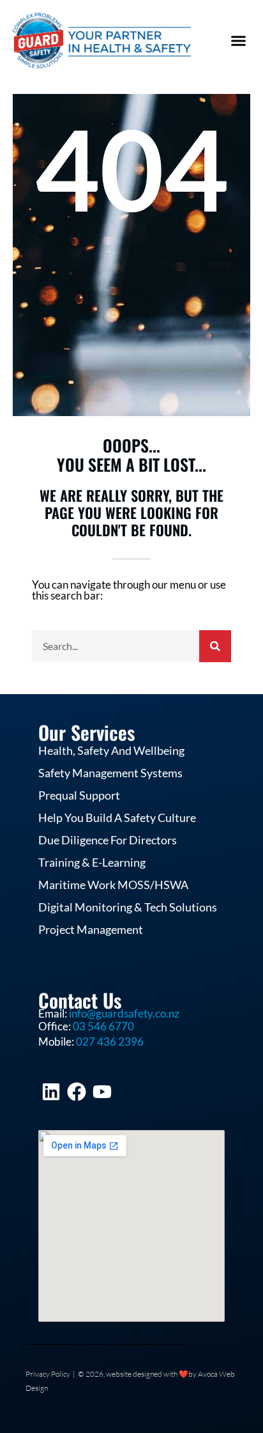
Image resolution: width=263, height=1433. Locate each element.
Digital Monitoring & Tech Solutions (127, 907)
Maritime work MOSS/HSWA (113, 885)
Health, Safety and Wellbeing (111, 751)
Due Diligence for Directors (107, 840)
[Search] (215, 646)
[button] (239, 41)
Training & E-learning (92, 862)
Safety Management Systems (110, 773)
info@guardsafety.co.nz (124, 1013)
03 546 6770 (103, 1026)
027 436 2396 (110, 1041)
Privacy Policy (48, 1374)
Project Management (90, 930)
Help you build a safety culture (117, 818)
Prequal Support (79, 795)
